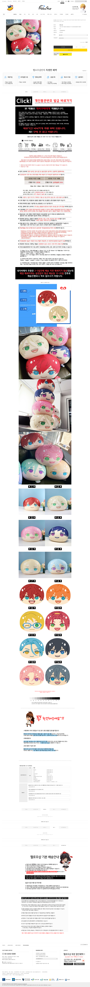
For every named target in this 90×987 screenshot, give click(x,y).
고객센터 (23, 1)
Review (44, 91)
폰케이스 (55, 14)
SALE (20, 14)
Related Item (36, 91)
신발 (33, 14)
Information (63, 91)
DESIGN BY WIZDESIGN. (22, 984)
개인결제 (66, 14)
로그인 (59, 1)
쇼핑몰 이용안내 (10, 945)
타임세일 (85, 14)
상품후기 (19, 1)
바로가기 (10, 1)
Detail (26, 91)
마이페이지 (72, 1)
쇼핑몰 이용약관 (17, 945)
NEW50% (15, 14)
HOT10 (72, 14)
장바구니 (67, 1)
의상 (24, 14)
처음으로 (3, 945)
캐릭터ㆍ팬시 (49, 14)
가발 (29, 14)
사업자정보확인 (44, 972)
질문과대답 (15, 1)
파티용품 (61, 14)
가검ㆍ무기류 (42, 14)
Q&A (54, 91)
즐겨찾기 (5, 1)
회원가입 (62, 1)
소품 (37, 14)
